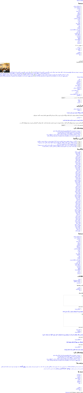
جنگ (43, 366)
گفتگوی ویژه (77, 39)
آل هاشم (80, 366)
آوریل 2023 (78, 201)
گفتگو (79, 38)
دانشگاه (78, 24)
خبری (79, 22)
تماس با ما (78, 48)
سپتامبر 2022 (77, 209)
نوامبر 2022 (78, 207)
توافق (47, 366)
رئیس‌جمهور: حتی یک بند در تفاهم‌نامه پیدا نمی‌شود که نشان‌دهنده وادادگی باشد (16, 75)
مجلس (2, 366)
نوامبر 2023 (78, 192)
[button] (80, 77)
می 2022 (78, 214)
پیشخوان (78, 17)
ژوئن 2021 (78, 228)
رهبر (79, 25)
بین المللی (78, 83)
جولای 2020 (77, 230)
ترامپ (53, 366)
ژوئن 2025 (78, 169)
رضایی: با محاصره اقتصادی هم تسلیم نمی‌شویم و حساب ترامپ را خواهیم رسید (17, 74)
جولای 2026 (77, 153)
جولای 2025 (77, 168)
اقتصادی (78, 14)
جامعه (79, 19)
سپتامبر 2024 (77, 180)
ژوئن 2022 (78, 213)
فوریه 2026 (78, 159)
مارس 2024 (77, 187)
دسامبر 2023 (77, 191)
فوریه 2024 (78, 188)
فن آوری (78, 35)
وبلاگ (79, 50)
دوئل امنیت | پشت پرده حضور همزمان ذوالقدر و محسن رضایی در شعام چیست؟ (59, 146)
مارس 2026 (77, 158)
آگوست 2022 (77, 211)
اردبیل (79, 12)
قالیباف (7, 366)
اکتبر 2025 (78, 164)
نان (70, 368)
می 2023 (78, 200)
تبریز (56, 366)
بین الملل (78, 16)
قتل (5, 366)
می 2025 (78, 170)
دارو (35, 366)
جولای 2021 (77, 227)
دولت (33, 366)
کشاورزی (51, 368)
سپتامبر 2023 (77, 195)
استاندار (73, 366)
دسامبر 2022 (77, 206)
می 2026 (78, 155)
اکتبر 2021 (78, 223)
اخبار (79, 9)
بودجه (60, 366)
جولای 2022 (77, 212)
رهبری (27, 366)
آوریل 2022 (78, 216)
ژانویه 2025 (78, 175)
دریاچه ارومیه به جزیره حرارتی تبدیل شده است (73, 120)
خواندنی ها (78, 23)
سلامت (78, 27)
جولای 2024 (77, 182)
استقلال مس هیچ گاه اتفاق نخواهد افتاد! (74, 342)
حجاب (41, 366)
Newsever (68, 392)
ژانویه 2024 (78, 190)
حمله (39, 366)
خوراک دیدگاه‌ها (77, 281)
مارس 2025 (77, 172)
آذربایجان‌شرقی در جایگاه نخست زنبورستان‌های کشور (11, 73)
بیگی (58, 366)
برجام (66, 366)
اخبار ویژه (78, 11)
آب (82, 366)
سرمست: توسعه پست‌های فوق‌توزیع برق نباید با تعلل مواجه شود (66, 130)
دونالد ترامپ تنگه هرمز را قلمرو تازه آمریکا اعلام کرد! (68, 132)
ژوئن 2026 (78, 154)
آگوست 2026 (77, 152)
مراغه (79, 368)
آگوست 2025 (77, 166)
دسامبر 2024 (77, 176)
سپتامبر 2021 (77, 224)
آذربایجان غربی (77, 7)
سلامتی (78, 28)
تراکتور (50, 366)
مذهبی (79, 40)
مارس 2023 (77, 202)
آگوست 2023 (77, 196)
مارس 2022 (77, 217)
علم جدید (78, 32)
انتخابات (69, 366)
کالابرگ (54, 368)
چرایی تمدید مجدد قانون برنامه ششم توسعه (73, 349)
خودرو (37, 366)
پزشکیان (58, 368)
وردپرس (78, 282)
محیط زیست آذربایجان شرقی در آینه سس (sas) (73, 311)
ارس (76, 366)
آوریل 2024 (78, 186)
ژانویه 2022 (78, 219)
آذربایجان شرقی (77, 6)
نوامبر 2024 (78, 177)
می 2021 (78, 229)
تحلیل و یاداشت (77, 18)
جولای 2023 (77, 197)
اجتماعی (78, 8)
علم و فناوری (77, 33)
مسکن (73, 368)
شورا (12, 366)
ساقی (19, 366)
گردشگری (45, 368)
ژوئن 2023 (78, 198)
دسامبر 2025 (77, 161)
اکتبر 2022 (78, 208)
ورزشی (78, 41)
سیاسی (78, 30)
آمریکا (78, 366)
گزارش (78, 37)
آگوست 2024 (77, 181)
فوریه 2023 (78, 203)
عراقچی (10, 366)
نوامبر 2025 (78, 163)
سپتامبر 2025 (77, 165)
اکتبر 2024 (78, 179)
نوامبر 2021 (78, 222)
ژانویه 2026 (78, 160)
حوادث (79, 21)
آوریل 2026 (78, 156)
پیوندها (79, 47)
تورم (45, 366)
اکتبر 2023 (78, 193)
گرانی (48, 368)
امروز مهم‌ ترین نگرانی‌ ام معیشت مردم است (66, 143)
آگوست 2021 (77, 225)
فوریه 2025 (78, 174)
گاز (49, 368)
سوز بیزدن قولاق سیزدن (75, 29)
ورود (79, 279)
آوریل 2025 (78, 171)
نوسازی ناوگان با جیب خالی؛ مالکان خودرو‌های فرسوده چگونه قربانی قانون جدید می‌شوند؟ (57, 142)
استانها (79, 13)
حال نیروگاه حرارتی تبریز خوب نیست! (75, 112)
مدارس (81, 368)
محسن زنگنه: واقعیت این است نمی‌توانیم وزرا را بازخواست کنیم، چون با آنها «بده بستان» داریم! (62, 334)
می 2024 (78, 185)
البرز (77, 91)
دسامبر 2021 (77, 221)
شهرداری (16, 366)
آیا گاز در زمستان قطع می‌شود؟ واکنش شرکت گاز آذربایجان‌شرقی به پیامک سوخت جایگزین (57, 141)
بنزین (62, 366)
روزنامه (23, 366)
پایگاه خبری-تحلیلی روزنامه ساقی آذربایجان (69, 58)
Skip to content (80, 0)
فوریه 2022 (78, 218)
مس (75, 368)
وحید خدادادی (65, 368)
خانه (79, 79)
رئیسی (30, 366)
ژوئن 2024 (78, 184)
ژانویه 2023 (78, 205)
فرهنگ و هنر (77, 34)
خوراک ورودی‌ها (77, 280)
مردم (77, 368)
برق (64, 366)
